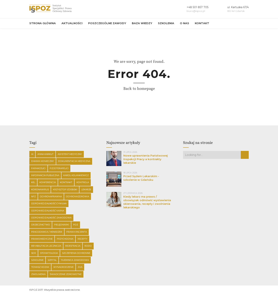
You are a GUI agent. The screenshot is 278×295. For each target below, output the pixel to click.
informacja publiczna (45, 175)
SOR (33, 253)
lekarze (86, 189)
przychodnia (65, 239)
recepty (82, 239)
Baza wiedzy (142, 23)
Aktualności (71, 23)
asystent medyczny (70, 154)
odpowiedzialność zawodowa (51, 217)
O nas (184, 23)
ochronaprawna (51, 196)
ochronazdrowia (77, 196)
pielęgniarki (61, 224)
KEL (33, 182)
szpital (52, 260)
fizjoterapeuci (59, 168)
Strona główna (42, 23)
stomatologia (49, 253)
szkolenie (37, 260)
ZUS (80, 267)
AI (32, 154)
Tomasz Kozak (40, 267)
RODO (88, 246)
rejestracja (72, 246)
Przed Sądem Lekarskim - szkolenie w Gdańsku (141, 178)
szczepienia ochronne (76, 253)
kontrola (82, 182)
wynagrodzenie (63, 267)
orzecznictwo (40, 224)
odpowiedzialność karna (47, 210)
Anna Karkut (45, 154)
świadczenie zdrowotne (66, 274)
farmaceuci (38, 168)
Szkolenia (166, 23)
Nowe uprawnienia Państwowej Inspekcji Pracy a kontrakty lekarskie (145, 159)
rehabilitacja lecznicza (46, 246)
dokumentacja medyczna (74, 161)
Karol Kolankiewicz (76, 175)
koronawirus (40, 189)
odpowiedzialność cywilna (49, 203)
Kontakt (202, 23)
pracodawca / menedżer (46, 232)
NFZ (33, 196)
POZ (75, 224)
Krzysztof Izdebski (65, 189)
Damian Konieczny (42, 161)
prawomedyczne (42, 239)
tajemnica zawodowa (75, 260)
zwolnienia (38, 274)
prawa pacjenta (76, 232)
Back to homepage (139, 88)
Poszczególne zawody (107, 23)
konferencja (47, 182)
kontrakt (66, 182)
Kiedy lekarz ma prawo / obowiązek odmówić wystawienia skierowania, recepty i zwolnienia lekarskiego (147, 202)
